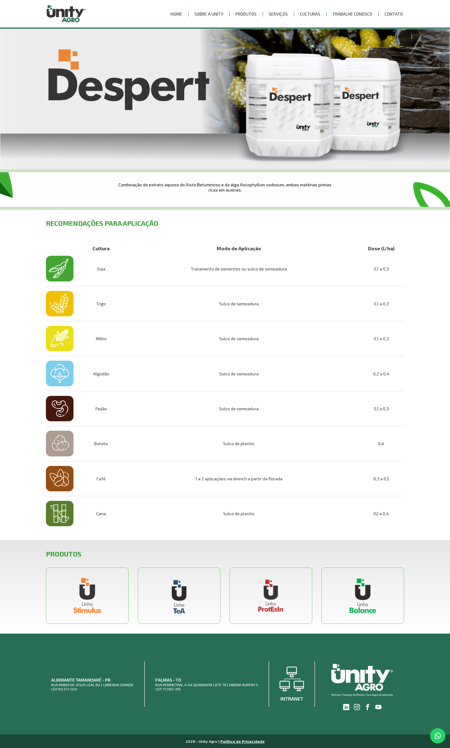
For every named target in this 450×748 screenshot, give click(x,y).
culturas (310, 14)
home (176, 14)
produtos (246, 14)
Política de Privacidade (242, 741)
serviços (278, 14)
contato (393, 14)
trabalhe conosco (352, 14)
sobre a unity (208, 14)
